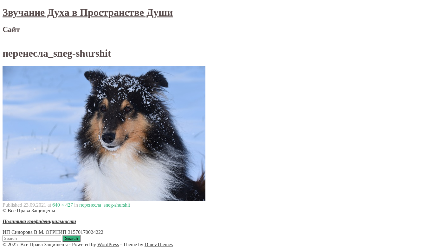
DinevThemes (159, 244)
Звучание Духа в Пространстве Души (88, 12)
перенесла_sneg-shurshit (104, 205)
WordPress (108, 244)
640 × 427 (62, 205)
